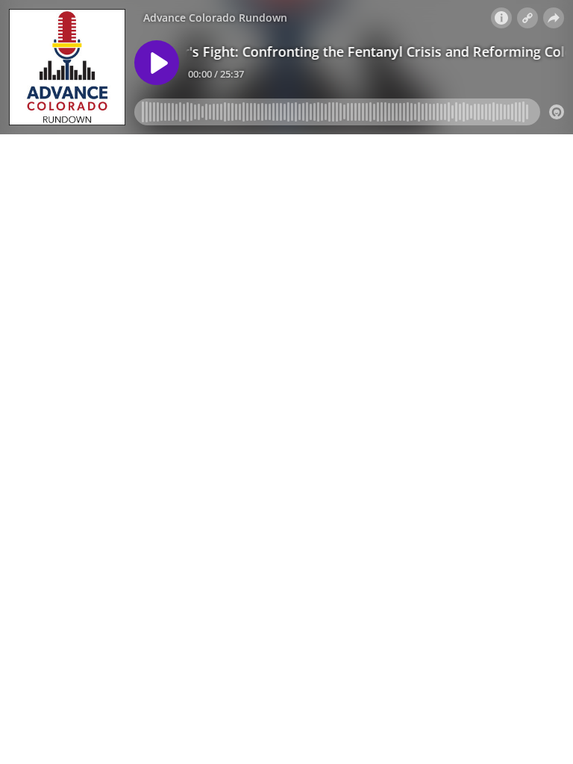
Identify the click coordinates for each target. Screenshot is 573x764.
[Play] (156, 62)
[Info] (501, 17)
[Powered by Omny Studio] (556, 111)
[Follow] (527, 17)
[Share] (553, 17)
